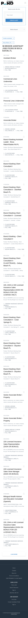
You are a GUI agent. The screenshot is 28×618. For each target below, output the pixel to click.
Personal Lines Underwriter (14, 101)
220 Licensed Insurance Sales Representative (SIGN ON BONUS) (12, 444)
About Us (14, 573)
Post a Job (14, 585)
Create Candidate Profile (14, 602)
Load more (14, 554)
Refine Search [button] (14, 29)
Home (14, 568)
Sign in (14, 590)
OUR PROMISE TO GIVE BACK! (14, 578)
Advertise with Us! (14, 592)
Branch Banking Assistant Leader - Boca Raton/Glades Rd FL (13, 142)
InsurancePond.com (15, 612)
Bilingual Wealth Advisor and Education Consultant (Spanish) (13, 499)
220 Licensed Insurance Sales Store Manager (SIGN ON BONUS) (12, 471)
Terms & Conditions (14, 575)
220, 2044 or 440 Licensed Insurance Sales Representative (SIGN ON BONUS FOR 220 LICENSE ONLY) (13, 290)
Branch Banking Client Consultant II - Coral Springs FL (12, 319)
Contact (14, 570)
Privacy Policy (14, 614)
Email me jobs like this (14, 9)
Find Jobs (14, 599)
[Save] (23, 56)
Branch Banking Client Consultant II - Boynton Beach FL (12, 345)
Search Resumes (14, 587)
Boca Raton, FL (7, 42)
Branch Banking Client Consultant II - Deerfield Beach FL (12, 189)
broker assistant (7, 38)
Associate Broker (10, 120)
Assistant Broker (10, 58)
